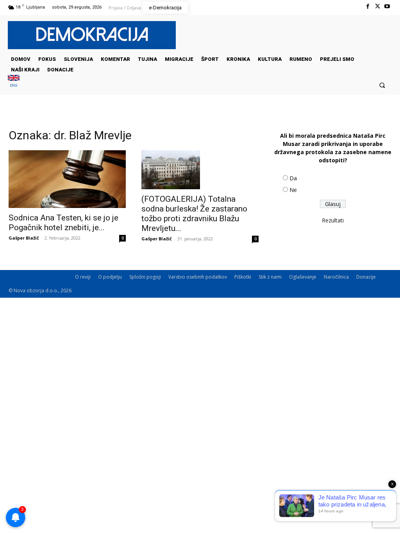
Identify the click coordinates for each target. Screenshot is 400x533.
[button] (382, 85)
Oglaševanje (302, 277)
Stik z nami (270, 277)
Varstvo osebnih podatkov (197, 277)
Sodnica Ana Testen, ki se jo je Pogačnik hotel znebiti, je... (63, 222)
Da (293, 178)
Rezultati (333, 220)
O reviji (83, 277)
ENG (14, 85)
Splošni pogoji (145, 277)
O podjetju (110, 277)
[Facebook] (367, 6)
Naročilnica (336, 277)
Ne (293, 190)
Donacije (366, 277)
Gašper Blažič (24, 238)
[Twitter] (377, 6)
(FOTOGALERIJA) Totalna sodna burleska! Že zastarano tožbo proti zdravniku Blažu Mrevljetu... (194, 213)
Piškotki (242, 277)
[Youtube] (387, 6)
